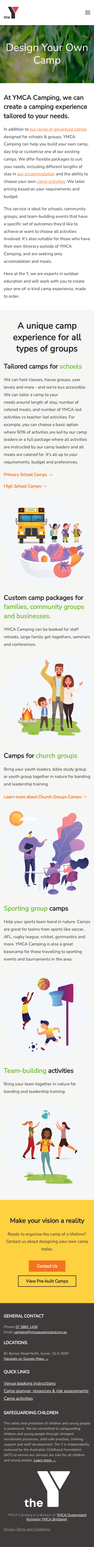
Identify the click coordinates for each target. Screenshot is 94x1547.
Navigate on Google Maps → (26, 1358)
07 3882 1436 (27, 1326)
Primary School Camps (25, 474)
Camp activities (18, 1398)
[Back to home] (12, 12)
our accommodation (36, 174)
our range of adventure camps (58, 129)
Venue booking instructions (30, 1383)
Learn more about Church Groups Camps (42, 797)
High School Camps (22, 486)
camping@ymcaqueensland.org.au (40, 1332)
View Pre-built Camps (47, 1281)
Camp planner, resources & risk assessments (46, 1391)
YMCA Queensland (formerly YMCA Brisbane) (56, 1517)
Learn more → (45, 1460)
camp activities (51, 181)
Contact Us (47, 1266)
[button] (87, 12)
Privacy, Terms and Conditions (27, 1529)
